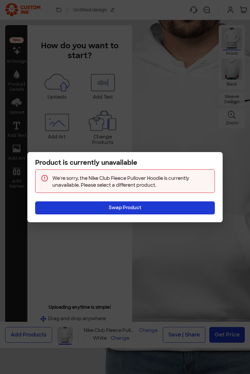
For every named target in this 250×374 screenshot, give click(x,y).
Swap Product (125, 207)
